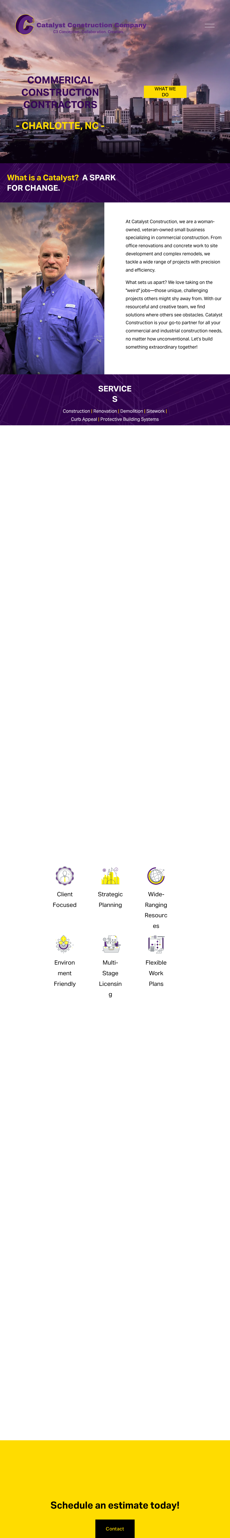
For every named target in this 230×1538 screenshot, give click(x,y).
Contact (115, 1529)
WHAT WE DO (165, 92)
